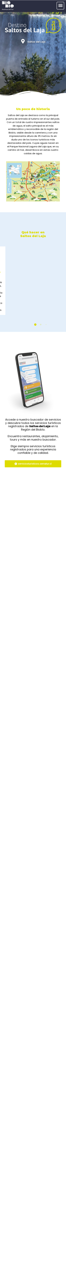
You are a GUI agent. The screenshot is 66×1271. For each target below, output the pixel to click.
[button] (60, 5)
